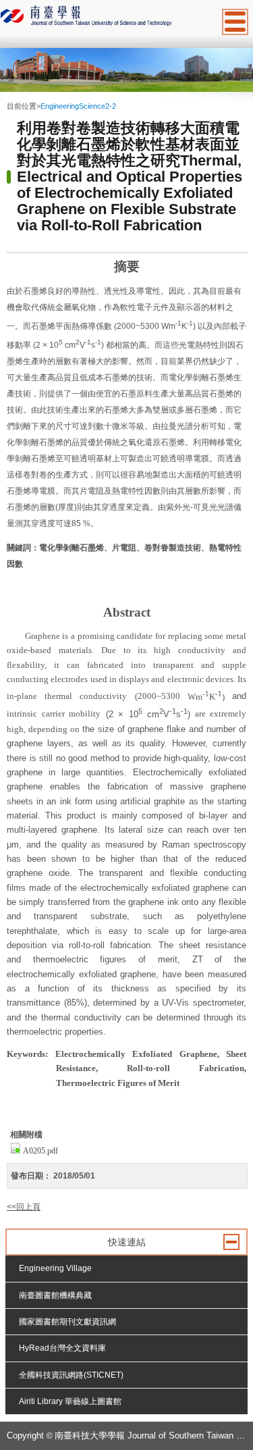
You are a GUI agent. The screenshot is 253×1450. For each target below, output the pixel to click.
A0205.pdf (40, 1151)
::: (10, 95)
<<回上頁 (23, 1207)
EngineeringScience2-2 (78, 106)
